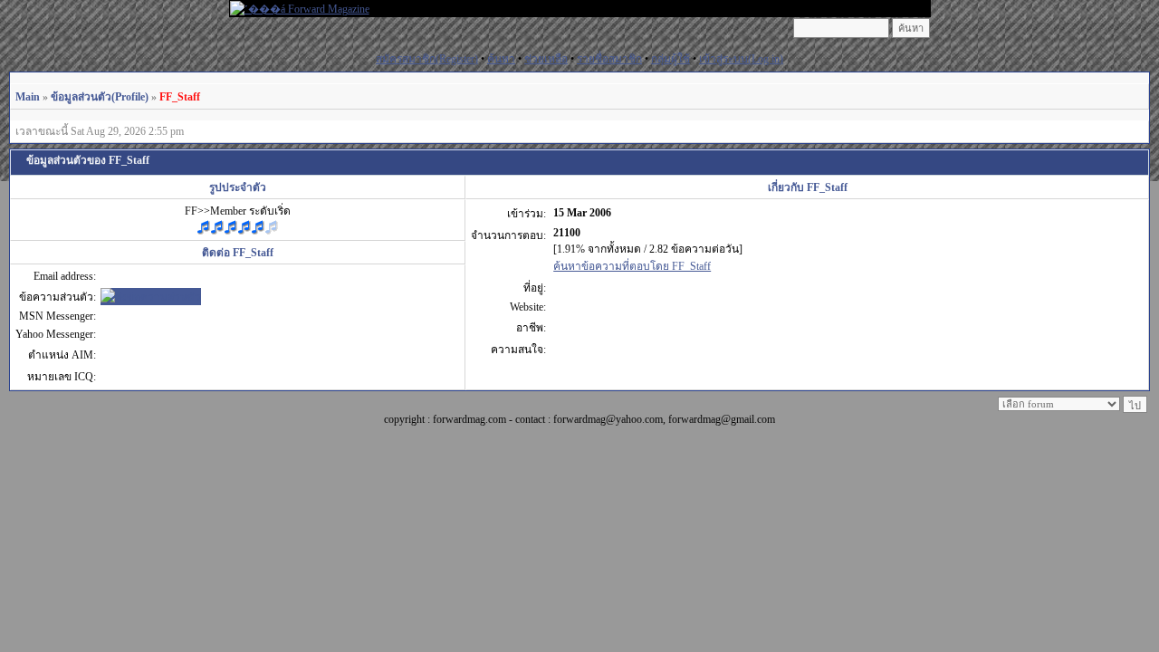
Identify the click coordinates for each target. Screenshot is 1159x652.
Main (27, 97)
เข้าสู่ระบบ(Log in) (741, 59)
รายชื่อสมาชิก (609, 59)
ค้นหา (501, 59)
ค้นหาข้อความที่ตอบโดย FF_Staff (632, 266)
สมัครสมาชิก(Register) (427, 59)
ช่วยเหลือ (546, 59)
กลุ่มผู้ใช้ (670, 59)
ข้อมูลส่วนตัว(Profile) (99, 97)
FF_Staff (179, 97)
